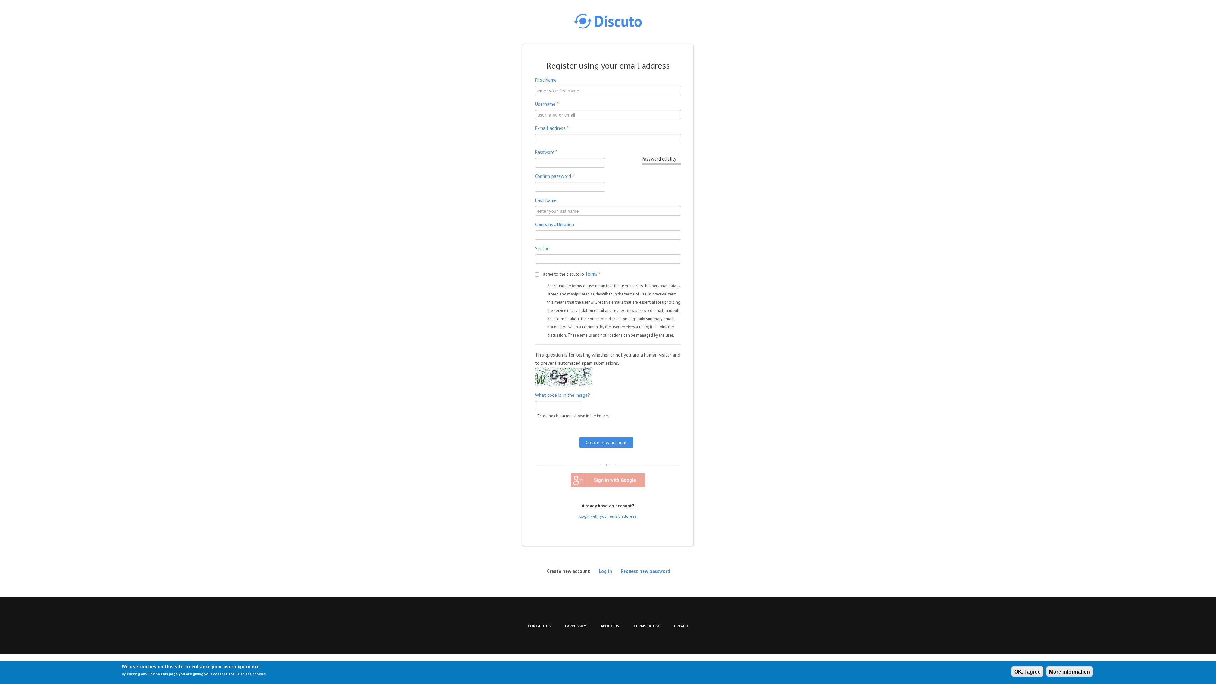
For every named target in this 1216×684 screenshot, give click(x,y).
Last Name (546, 200)
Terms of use (646, 626)
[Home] (608, 21)
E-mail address (551, 128)
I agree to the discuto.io (570, 274)
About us (610, 626)
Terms (591, 274)
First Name (546, 80)
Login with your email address (608, 516)
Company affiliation (554, 224)
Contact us (539, 626)
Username (546, 104)
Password (546, 152)
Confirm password (554, 176)
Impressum (575, 626)
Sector (541, 248)
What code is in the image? (562, 395)
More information (1069, 671)
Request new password (645, 571)
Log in (605, 571)
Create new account (570, 570)
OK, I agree (1027, 671)
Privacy (681, 626)
